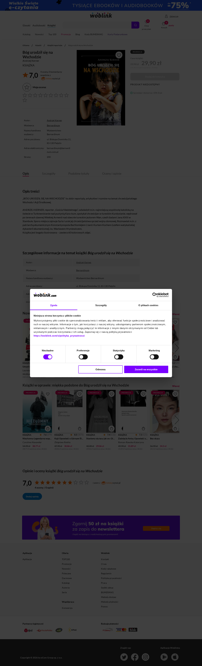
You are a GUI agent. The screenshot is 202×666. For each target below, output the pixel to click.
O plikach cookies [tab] (148, 305)
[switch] (83, 356)
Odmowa (100, 369)
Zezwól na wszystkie (146, 369)
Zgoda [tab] (53, 305)
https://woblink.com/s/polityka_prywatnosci (59, 335)
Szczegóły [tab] (101, 305)
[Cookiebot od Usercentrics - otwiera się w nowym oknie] (155, 295)
